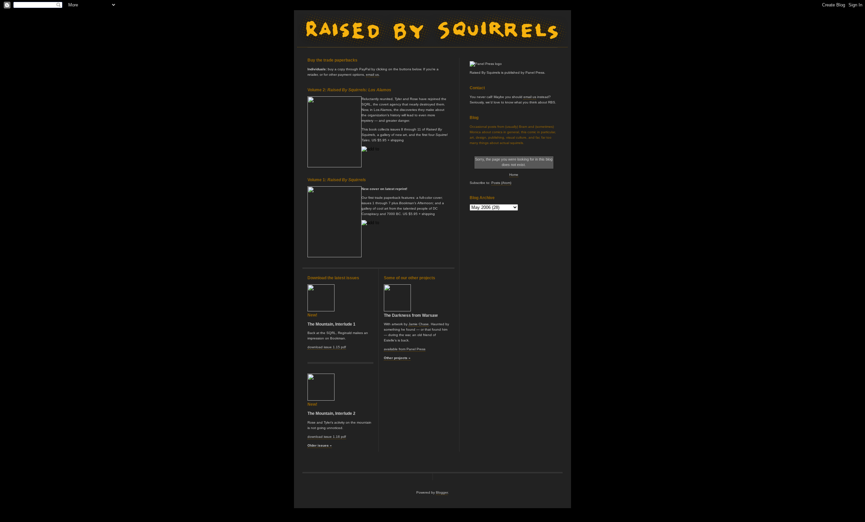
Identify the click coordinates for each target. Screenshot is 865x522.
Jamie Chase (419, 324)
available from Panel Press (404, 349)
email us (529, 97)
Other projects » (397, 358)
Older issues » (319, 445)
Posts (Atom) (501, 183)
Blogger (442, 492)
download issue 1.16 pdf (326, 436)
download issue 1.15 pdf (326, 347)
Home (513, 174)
